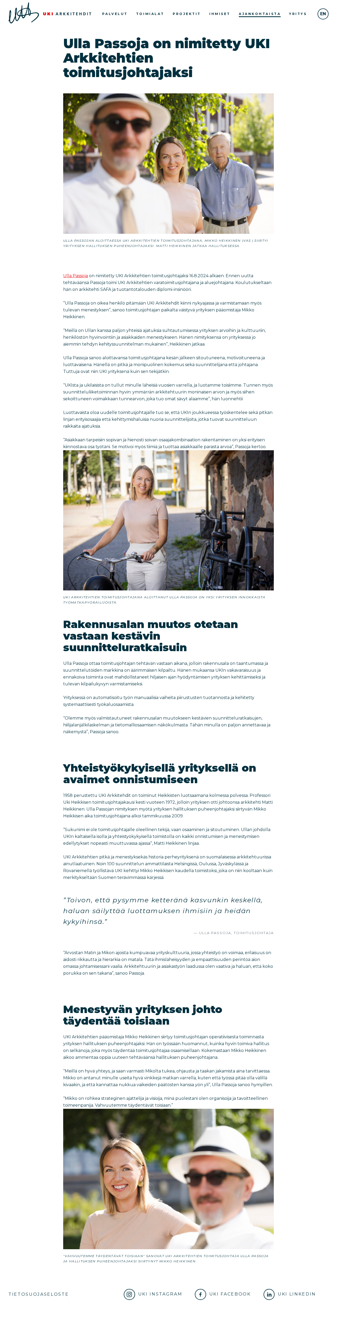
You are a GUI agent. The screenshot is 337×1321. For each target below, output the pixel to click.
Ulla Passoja (75, 275)
